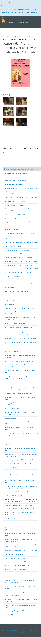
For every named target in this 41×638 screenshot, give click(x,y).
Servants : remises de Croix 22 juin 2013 (17, 569)
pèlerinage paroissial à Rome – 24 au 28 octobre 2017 (21, 338)
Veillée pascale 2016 (11, 418)
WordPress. (20, 632)
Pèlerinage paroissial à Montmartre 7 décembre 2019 (21, 261)
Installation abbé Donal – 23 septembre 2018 (18, 291)
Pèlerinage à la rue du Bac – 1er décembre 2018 (19, 284)
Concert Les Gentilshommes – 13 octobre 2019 (19, 265)
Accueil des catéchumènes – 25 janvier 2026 (18, 177)
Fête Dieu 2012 (9, 614)
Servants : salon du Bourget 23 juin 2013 (17, 565)
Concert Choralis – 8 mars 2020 (14, 254)
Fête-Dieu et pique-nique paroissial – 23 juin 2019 (19, 272)
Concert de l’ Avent (10, 287)
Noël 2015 (8, 444)
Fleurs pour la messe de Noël (13, 495)
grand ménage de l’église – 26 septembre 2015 (19, 460)
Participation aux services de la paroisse (25, 3)
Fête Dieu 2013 (9, 573)
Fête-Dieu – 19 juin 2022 (12, 229)
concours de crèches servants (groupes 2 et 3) (18, 592)
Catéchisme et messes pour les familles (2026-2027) (15, 9)
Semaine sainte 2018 (11, 304)
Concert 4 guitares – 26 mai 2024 (14, 205)
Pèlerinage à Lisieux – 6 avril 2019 (15, 280)
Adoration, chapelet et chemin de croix (12, 12)
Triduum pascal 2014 (11, 518)
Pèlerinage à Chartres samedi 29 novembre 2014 (19, 505)
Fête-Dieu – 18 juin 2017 (12, 351)
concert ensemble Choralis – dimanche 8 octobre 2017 (21, 342)
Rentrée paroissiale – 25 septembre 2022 (17, 226)
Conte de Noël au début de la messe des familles (19, 492)
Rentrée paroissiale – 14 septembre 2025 (17, 180)
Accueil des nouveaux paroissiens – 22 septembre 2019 (21, 269)
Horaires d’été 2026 (6, 3)
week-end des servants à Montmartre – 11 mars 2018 (20, 308)
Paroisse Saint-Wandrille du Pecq (12, 37)
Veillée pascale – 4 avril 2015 (13, 471)
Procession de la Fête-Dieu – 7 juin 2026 (17, 173)
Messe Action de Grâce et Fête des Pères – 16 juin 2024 (21, 197)
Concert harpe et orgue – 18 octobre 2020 (17, 250)
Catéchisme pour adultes (8, 6)
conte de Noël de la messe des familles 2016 (18, 393)
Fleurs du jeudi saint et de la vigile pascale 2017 (19, 361)
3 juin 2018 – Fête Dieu (11, 300)
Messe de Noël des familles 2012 (15, 595)
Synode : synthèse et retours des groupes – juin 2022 (20, 233)
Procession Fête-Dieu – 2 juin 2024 (15, 201)
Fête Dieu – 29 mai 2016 (12, 408)
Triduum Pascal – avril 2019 (13, 276)
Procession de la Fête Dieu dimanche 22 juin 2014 (20, 509)
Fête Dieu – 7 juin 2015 (11, 467)
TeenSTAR (34, 9)
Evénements (26, 37)
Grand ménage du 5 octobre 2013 (15, 558)
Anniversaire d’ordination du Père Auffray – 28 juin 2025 (21, 188)
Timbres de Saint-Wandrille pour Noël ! (16, 323)
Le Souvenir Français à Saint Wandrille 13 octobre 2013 (21, 550)
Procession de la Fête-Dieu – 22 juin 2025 (17, 184)
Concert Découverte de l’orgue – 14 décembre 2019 (20, 257)
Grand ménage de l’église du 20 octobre (17, 611)
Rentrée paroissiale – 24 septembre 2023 (17, 214)
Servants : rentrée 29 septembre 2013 (16, 562)
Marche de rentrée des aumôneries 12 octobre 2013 (20, 554)
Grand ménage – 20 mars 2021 (14, 246)
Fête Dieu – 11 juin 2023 (12, 218)
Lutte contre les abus (31, 12)
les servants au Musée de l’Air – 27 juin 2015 (18, 463)
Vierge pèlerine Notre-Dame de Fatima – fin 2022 (19, 222)
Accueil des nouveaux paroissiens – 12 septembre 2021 (21, 242)
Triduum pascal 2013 (11, 577)
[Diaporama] (6, 95)
